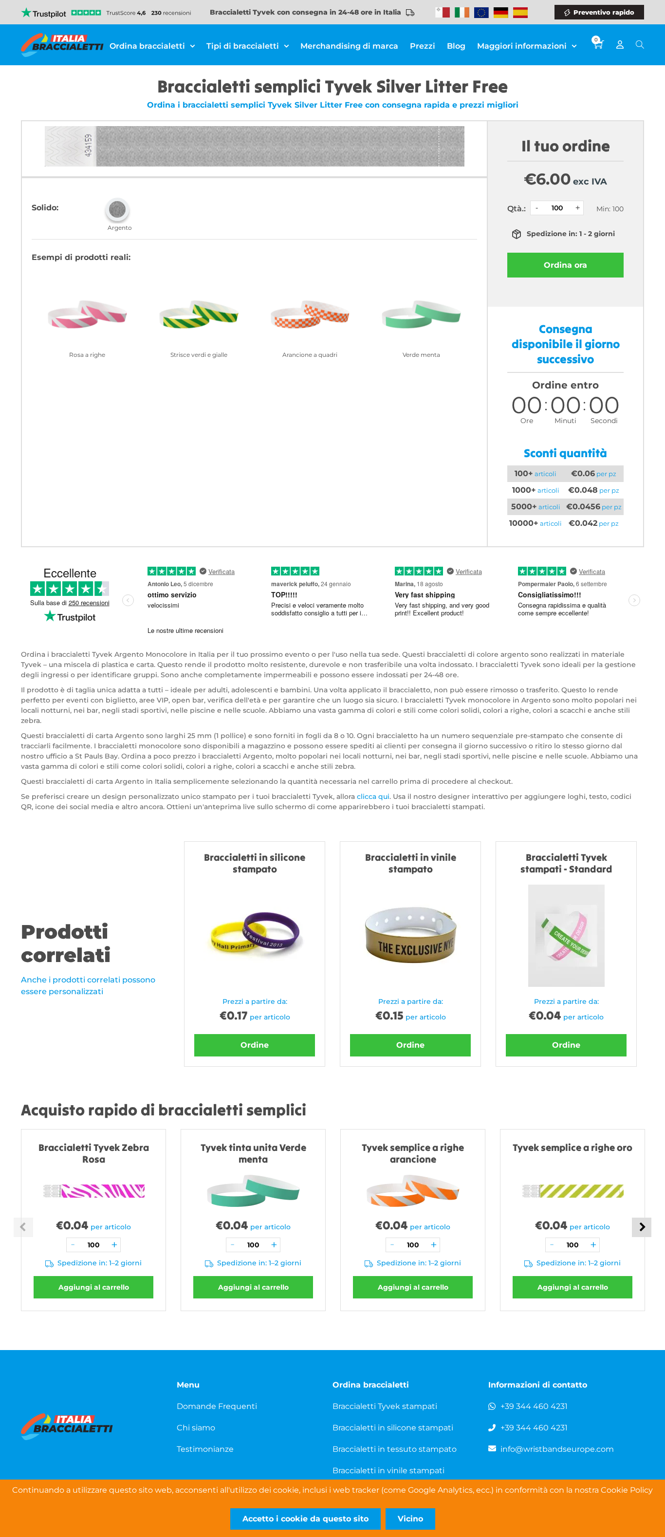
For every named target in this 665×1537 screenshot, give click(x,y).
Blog (456, 46)
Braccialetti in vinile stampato (410, 863)
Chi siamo (196, 1427)
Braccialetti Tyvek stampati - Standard (566, 863)
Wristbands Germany (501, 12)
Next (641, 1227)
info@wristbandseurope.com (557, 1449)
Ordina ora (565, 265)
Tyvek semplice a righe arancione (413, 1153)
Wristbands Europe (481, 12)
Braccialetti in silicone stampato (254, 863)
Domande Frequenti (217, 1406)
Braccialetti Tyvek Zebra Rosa (93, 1153)
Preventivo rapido (603, 12)
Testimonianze (205, 1449)
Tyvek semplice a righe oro (572, 1147)
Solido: (45, 207)
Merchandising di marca (349, 46)
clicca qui (373, 796)
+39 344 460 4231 (534, 1406)
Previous (23, 1227)
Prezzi (422, 46)
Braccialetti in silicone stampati (392, 1427)
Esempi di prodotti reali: (81, 257)
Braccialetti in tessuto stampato (394, 1449)
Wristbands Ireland (462, 12)
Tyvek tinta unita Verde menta (253, 1153)
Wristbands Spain (520, 12)
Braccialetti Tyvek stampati (384, 1406)
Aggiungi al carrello (93, 1287)
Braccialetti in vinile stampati (388, 1470)
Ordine (254, 1045)
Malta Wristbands (442, 12)
